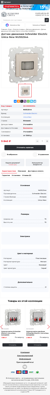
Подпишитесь (12, 6)
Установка (16, 175)
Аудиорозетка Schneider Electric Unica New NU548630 (11, 333)
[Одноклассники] (18, 101)
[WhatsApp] (28, 101)
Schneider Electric (30, 113)
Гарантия (6, 175)
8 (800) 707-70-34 (42, 15)
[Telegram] (34, 101)
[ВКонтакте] (15, 101)
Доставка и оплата (35, 171)
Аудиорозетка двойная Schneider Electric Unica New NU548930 (37, 333)
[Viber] (25, 101)
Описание (22, 171)
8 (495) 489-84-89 (42, 13)
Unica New (27, 117)
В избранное (12, 154)
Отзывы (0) (26, 175)
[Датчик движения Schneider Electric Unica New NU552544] (25, 64)
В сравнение (43, 154)
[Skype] (31, 101)
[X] (21, 101)
